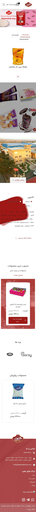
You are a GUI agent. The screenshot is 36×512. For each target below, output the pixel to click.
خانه (33, 475)
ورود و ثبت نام (11, 4)
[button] (17, 76)
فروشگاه (32, 482)
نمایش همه (19, 275)
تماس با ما (32, 479)
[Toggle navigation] (4, 5)
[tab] (28, 201)
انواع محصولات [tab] (25, 35)
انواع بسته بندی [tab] (15, 35)
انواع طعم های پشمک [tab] (23, 39)
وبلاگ (33, 485)
